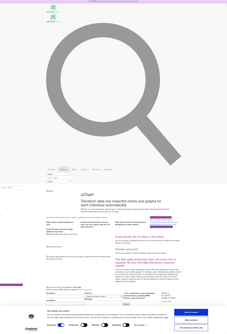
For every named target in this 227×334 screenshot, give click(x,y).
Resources (96, 169)
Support (84, 169)
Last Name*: (51, 300)
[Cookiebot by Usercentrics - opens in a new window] (31, 329)
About (74, 169)
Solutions (51, 169)
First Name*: (51, 293)
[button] (59, 174)
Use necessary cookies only (191, 328)
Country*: (88, 293)
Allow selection (191, 320)
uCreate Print (155, 222)
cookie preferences (155, 317)
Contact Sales (166, 301)
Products (63, 169)
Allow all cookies (191, 312)
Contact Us (108, 169)
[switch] (84, 325)
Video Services (172, 222)
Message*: (89, 299)
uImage (163, 222)
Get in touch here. (85, 289)
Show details (139, 325)
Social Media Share (157, 224)
